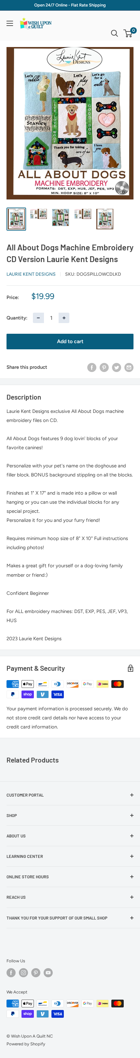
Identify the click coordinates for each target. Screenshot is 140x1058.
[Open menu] (10, 23)
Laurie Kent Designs (31, 274)
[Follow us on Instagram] (23, 972)
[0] (128, 33)
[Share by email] (128, 367)
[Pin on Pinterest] (104, 367)
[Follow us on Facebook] (11, 972)
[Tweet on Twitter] (116, 367)
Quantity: (17, 318)
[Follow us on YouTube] (48, 972)
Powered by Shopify (26, 1043)
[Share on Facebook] (91, 367)
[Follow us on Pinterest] (35, 972)
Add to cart (70, 341)
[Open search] (114, 33)
